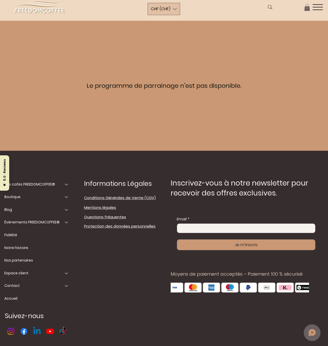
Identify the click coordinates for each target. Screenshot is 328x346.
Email (183, 219)
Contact (12, 285)
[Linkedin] (37, 331)
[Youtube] (50, 331)
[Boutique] (66, 197)
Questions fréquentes (105, 217)
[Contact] (66, 285)
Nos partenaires (18, 260)
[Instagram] (10, 331)
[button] (307, 7)
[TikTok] (63, 331)
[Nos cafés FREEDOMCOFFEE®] (66, 184)
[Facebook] (23, 331)
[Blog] (66, 209)
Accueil (10, 298)
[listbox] (164, 9)
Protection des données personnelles (120, 226)
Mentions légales (100, 207)
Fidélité (10, 234)
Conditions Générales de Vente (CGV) (120, 197)
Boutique (12, 196)
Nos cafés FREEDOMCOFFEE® (29, 184)
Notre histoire (16, 247)
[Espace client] (66, 273)
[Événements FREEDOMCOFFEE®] (66, 222)
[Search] (270, 7)
